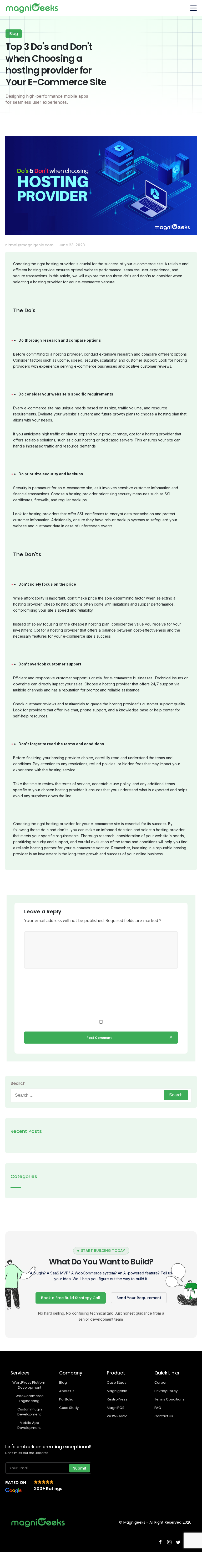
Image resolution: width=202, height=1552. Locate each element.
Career (160, 1382)
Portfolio (66, 1399)
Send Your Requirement (139, 1297)
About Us (66, 1390)
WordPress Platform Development (29, 1385)
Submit (79, 1468)
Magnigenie (117, 1390)
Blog (63, 1382)
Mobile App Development (29, 1425)
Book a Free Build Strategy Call (70, 1297)
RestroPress (117, 1399)
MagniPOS (115, 1407)
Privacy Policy (166, 1390)
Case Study (69, 1407)
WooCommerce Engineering (30, 1398)
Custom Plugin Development (29, 1412)
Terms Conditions (169, 1399)
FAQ (157, 1407)
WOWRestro (117, 1416)
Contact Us (163, 1416)
